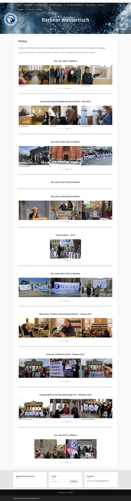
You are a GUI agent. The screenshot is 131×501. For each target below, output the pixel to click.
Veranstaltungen (40, 5)
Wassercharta (90, 5)
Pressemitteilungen (55, 5)
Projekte (21, 10)
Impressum (62, 493)
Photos (31, 10)
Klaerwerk (101, 5)
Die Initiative (28, 5)
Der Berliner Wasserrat (75, 5)
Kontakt (39, 10)
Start (19, 5)
